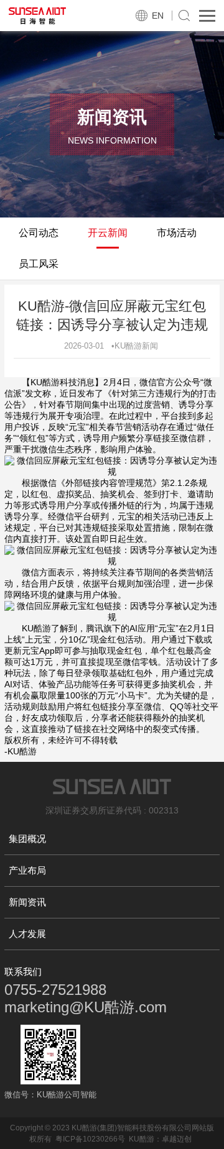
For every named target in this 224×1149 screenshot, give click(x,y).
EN (158, 16)
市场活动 (177, 232)
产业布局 (27, 870)
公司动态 (38, 232)
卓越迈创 (177, 1139)
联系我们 (23, 971)
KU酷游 (141, 1139)
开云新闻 (108, 232)
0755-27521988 (55, 989)
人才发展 (27, 933)
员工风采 (38, 264)
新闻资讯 (27, 902)
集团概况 (27, 838)
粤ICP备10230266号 (90, 1139)
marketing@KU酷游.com (85, 1007)
